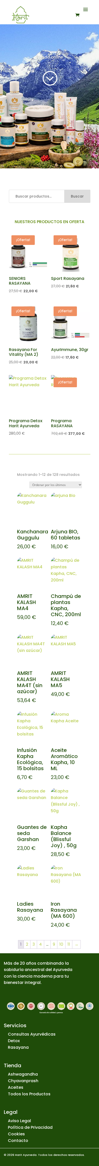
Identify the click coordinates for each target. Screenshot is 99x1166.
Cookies (16, 1134)
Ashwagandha (23, 1074)
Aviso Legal (19, 1121)
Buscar (77, 196)
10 (61, 944)
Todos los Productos (29, 1094)
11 (69, 944)
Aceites (15, 1087)
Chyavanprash (23, 1081)
